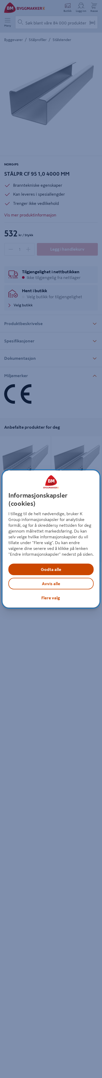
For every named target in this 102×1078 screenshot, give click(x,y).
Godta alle (51, 569)
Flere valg (50, 598)
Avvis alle (51, 583)
